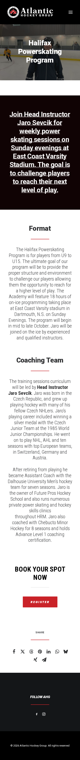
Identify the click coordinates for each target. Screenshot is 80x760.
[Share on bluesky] (66, 651)
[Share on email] (44, 660)
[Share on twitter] (22, 651)
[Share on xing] (35, 660)
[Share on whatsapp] (57, 651)
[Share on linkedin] (48, 651)
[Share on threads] (31, 651)
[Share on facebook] (14, 651)
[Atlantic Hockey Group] (30, 12)
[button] (70, 12)
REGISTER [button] (40, 602)
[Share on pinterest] (40, 651)
